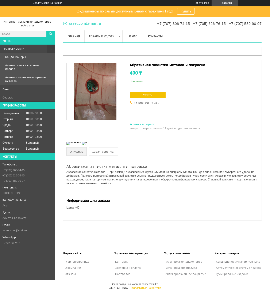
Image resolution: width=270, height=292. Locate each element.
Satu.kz (153, 284)
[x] (84, 141)
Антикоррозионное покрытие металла (25, 79)
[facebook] (73, 141)
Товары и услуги (13, 48)
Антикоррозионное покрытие (186, 274)
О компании (73, 268)
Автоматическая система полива (22, 67)
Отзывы (8, 97)
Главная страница (77, 261)
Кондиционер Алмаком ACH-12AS (238, 261)
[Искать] (50, 34)
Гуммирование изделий (232, 274)
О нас (6, 89)
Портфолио (122, 274)
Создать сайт (41, 2)
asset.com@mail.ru (15, 230)
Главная (74, 36)
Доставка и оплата (128, 268)
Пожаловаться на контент (145, 288)
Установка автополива (181, 268)
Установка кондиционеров (184, 261)
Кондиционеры (15, 57)
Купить (186, 11)
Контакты (155, 36)
